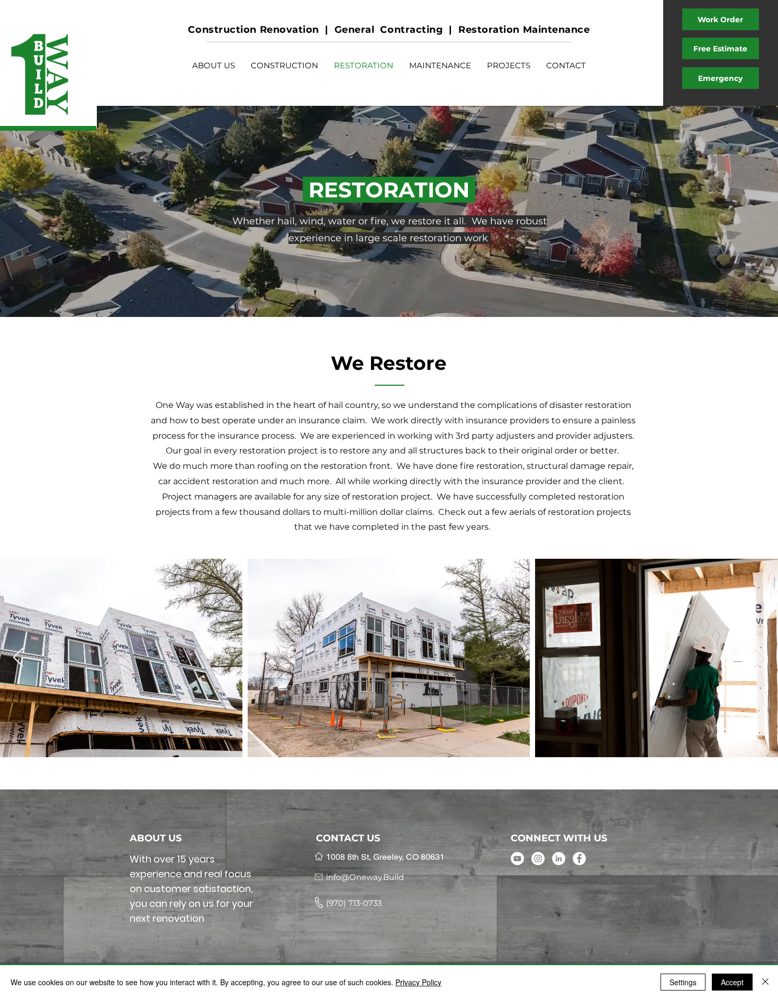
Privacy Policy (418, 982)
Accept (732, 982)
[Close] (765, 982)
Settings (683, 982)
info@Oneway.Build (365, 877)
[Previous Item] (18, 658)
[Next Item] (760, 658)
